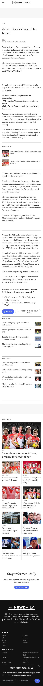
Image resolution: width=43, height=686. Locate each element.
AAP (3, 40)
